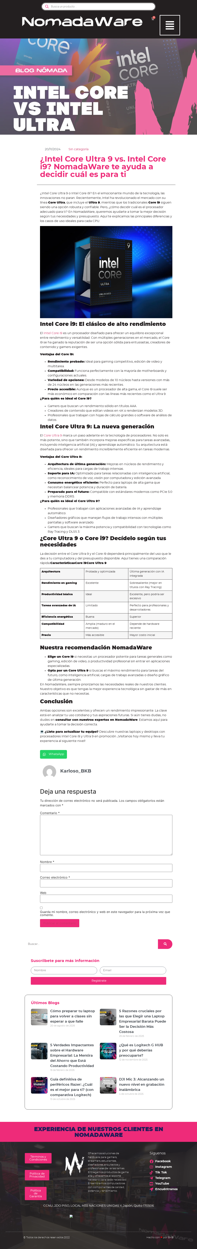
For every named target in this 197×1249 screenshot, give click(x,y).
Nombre (47, 861)
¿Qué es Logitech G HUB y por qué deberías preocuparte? (141, 1050)
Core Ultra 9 (53, 435)
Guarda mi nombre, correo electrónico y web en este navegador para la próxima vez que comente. (105, 913)
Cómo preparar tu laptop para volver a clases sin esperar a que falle (72, 1016)
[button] (53, 754)
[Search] (165, 944)
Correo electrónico (55, 877)
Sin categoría (78, 149)
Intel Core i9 (52, 333)
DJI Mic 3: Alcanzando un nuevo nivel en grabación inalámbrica (141, 1085)
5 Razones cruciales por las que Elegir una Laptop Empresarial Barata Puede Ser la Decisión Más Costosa (142, 1022)
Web (43, 892)
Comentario (50, 812)
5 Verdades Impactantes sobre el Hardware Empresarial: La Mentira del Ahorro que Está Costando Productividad (72, 1056)
